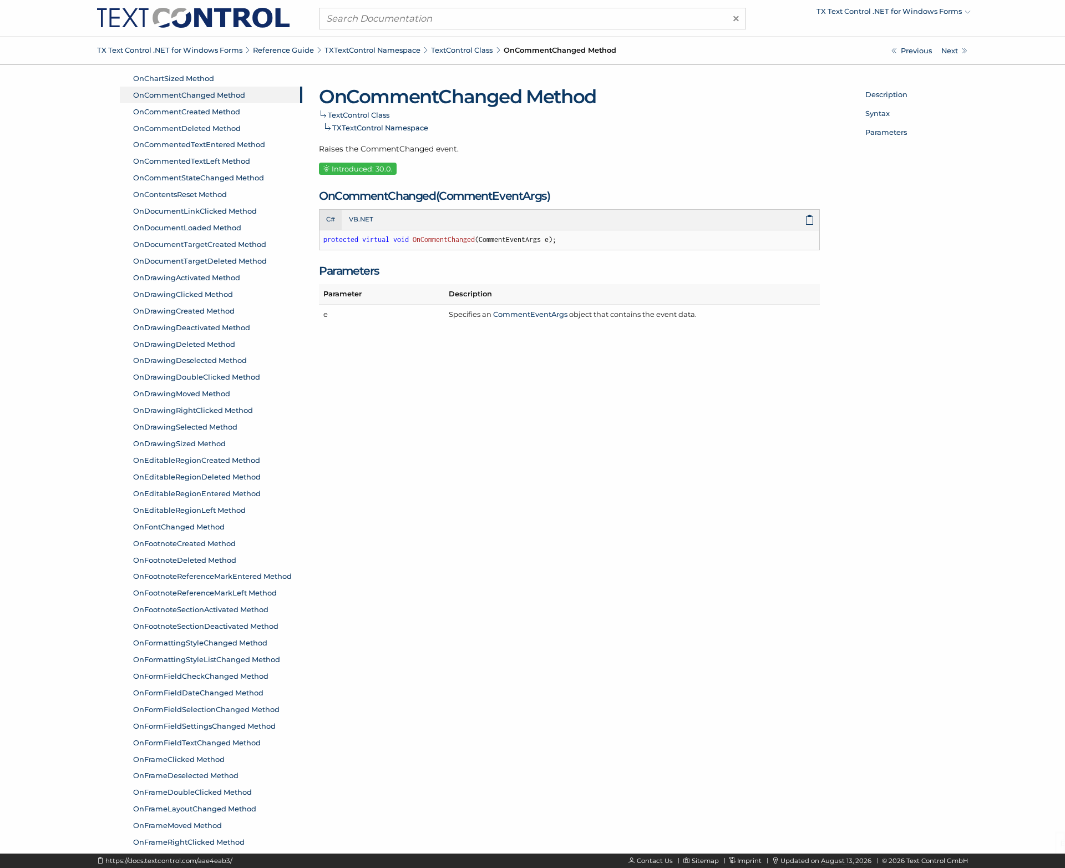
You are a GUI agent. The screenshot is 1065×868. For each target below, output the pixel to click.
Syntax (877, 113)
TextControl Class (462, 50)
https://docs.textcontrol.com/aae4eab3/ (168, 861)
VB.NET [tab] (361, 219)
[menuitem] (873, 14)
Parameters (886, 132)
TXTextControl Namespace (372, 50)
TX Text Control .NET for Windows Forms (169, 50)
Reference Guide (283, 50)
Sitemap (705, 861)
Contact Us (655, 861)
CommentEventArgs (530, 314)
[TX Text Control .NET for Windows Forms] (193, 17)
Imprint (749, 861)
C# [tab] (330, 219)
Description (886, 94)
